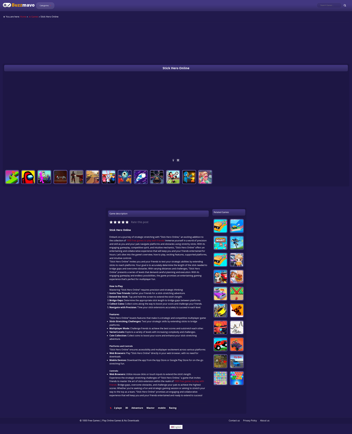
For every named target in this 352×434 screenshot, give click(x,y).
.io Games (33, 16)
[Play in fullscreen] (178, 160)
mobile (162, 407)
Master (151, 407)
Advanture (137, 407)
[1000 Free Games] (19, 9)
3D (126, 407)
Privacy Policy (250, 420)
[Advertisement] (176, 43)
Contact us (234, 420)
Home (23, 16)
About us (265, 420)
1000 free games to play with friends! (145, 240)
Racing (173, 407)
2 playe (118, 407)
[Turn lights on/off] (173, 160)
